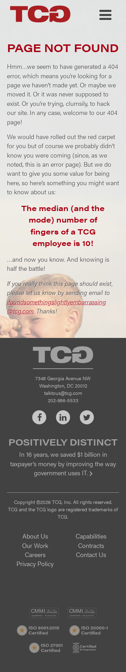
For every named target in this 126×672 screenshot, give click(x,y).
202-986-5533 (63, 400)
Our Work (35, 545)
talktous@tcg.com (63, 392)
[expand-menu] (105, 15)
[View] (63, 477)
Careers (35, 554)
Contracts (91, 545)
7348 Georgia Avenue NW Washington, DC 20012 (63, 382)
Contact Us (91, 554)
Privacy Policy (35, 563)
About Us (35, 536)
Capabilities (91, 536)
